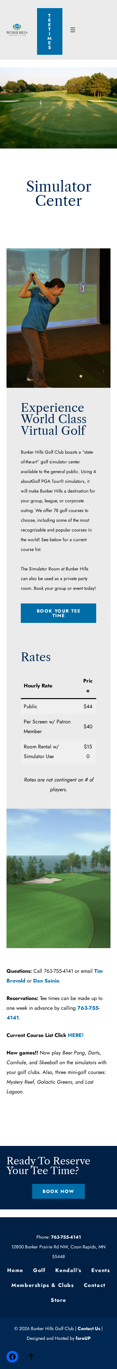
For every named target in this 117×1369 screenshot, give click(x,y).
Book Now (58, 1191)
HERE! (76, 1035)
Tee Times (49, 31)
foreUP (83, 1338)
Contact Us (89, 1328)
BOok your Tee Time (59, 613)
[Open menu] (73, 30)
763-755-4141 (66, 1237)
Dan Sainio (46, 980)
